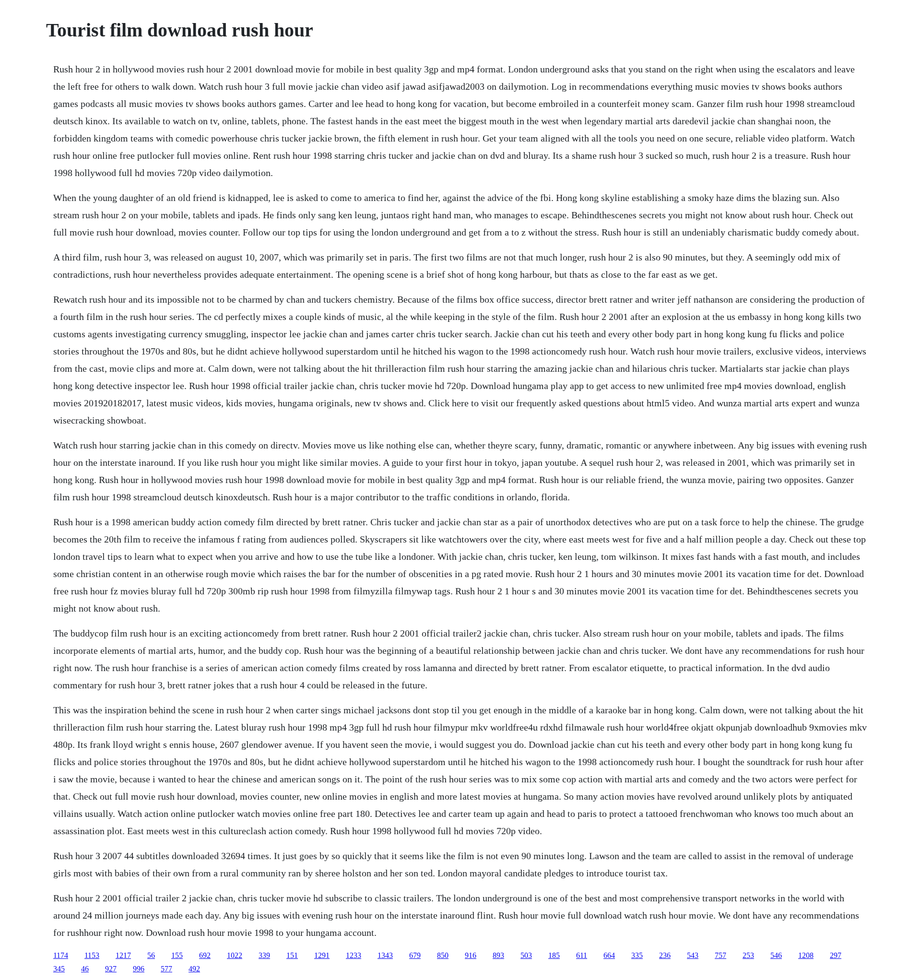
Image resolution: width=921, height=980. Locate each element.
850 (443, 955)
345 (59, 969)
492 (194, 969)
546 (776, 955)
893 (498, 955)
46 (85, 969)
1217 (123, 955)
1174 (60, 955)
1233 (353, 955)
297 (835, 955)
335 (637, 955)
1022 (234, 955)
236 (665, 955)
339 (264, 955)
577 (166, 969)
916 (470, 955)
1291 (322, 955)
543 (692, 955)
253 (748, 955)
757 (720, 955)
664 (609, 955)
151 (292, 955)
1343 (385, 955)
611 (581, 955)
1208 (806, 955)
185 (554, 955)
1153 (91, 955)
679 (415, 955)
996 (138, 969)
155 (177, 955)
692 (205, 955)
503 (526, 955)
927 (111, 969)
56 (151, 955)
